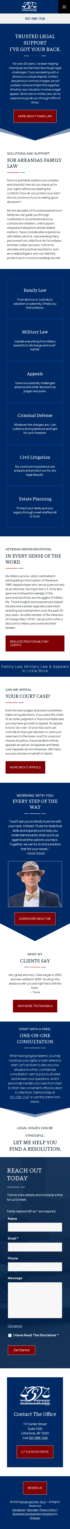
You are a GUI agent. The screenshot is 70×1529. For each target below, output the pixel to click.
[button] (64, 7)
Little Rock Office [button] (35, 1452)
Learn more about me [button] (35, 919)
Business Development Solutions (33, 1514)
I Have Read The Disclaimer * (36, 1335)
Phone (13, 1258)
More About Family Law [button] (35, 116)
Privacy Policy (48, 1510)
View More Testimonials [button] (35, 1006)
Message (15, 1278)
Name (12, 1218)
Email (13, 1238)
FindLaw (35, 1518)
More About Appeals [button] (25, 767)
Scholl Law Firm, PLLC (33, 1502)
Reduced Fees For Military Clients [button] (29, 643)
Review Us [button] (35, 1488)
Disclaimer (15, 1326)
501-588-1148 (35, 19)
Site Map (32, 1510)
